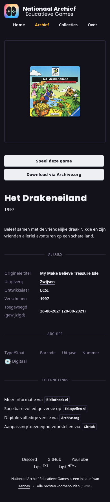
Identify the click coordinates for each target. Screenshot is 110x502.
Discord (29, 459)
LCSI (44, 290)
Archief (42, 24)
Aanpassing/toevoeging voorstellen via (49, 426)
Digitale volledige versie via (41, 417)
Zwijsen (47, 281)
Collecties (68, 24)
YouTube (80, 459)
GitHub (54, 459)
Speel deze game (54, 161)
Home (19, 24)
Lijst (41, 466)
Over (92, 24)
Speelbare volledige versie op (44, 408)
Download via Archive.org (54, 174)
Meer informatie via (36, 399)
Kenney (24, 486)
